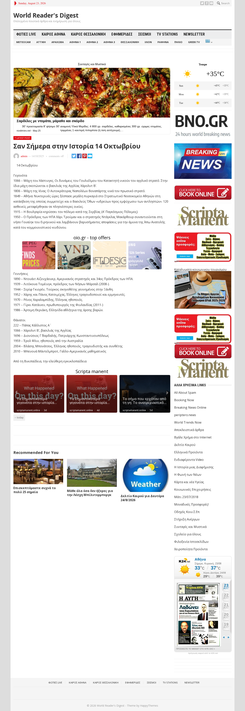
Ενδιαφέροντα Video (189, 460)
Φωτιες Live (26, 34)
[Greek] (209, 42)
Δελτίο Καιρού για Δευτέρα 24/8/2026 (142, 498)
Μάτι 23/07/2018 (186, 497)
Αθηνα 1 (75, 42)
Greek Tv (194, 42)
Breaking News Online (190, 407)
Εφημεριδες (121, 34)
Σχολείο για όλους (187, 534)
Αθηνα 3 (109, 42)
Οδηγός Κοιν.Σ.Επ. (187, 512)
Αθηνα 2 (92, 42)
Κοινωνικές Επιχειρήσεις (192, 489)
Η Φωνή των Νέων (187, 474)
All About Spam (185, 392)
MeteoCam (23, 42)
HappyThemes (149, 705)
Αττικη (41, 42)
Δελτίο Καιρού (184, 445)
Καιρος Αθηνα (53, 34)
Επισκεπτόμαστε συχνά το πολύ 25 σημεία (34, 490)
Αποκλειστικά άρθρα (189, 430)
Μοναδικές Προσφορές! (191, 504)
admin (24, 156)
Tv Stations (167, 34)
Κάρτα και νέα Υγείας (189, 482)
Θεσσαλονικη (130, 42)
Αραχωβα (57, 42)
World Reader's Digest (45, 15)
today (20, 417)
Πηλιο (178, 42)
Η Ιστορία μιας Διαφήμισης (194, 467)
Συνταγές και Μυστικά (190, 527)
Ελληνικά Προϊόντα (188, 452)
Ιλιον (148, 42)
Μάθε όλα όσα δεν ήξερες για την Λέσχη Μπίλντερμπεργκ (90, 493)
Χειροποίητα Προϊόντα (190, 549)
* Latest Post (22, 137)
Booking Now (184, 400)
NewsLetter (194, 34)
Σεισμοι (144, 34)
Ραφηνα (163, 42)
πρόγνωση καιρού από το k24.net (203, 653)
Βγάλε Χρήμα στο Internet (193, 437)
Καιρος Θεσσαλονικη (88, 34)
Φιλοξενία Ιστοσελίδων (191, 542)
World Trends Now (187, 422)
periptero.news (185, 415)
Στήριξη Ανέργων (187, 519)
